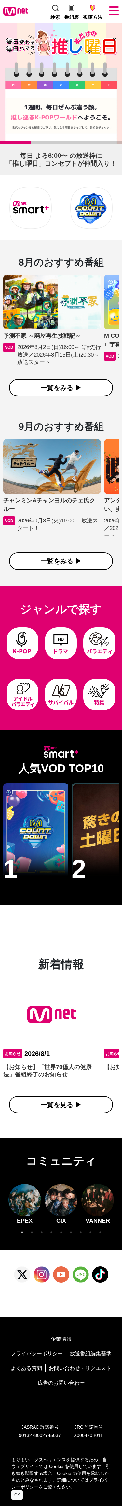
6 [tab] (71, 1232)
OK (17, 1495)
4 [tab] (94, 144)
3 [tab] (64, 144)
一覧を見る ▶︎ (61, 1104)
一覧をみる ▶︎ (61, 387)
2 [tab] (34, 144)
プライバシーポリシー (37, 1353)
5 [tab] (61, 1232)
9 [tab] (100, 1232)
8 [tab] (90, 1232)
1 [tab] (3, 144)
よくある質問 (26, 1368)
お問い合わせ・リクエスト (80, 1368)
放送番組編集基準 (90, 1353)
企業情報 (61, 1339)
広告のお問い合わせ (61, 1383)
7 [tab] (80, 1232)
